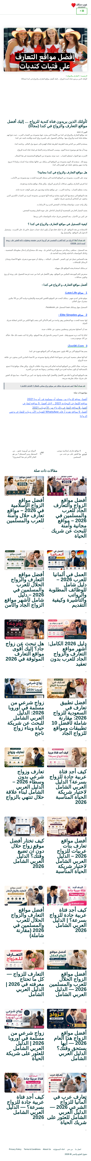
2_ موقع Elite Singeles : (72, 314)
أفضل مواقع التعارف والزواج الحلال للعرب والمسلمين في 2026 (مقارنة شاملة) (27, 922)
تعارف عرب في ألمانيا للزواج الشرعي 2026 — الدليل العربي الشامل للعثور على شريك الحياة (67, 1109)
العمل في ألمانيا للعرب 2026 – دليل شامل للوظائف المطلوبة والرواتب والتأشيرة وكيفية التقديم (68, 590)
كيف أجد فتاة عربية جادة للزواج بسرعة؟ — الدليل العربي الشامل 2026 (25, 1107)
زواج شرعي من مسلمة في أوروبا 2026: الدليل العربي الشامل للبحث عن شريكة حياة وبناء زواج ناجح (25, 718)
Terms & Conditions (32, 1149)
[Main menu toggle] (81, 11)
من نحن (70, 1149)
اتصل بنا (78, 1149)
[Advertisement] (45, 99)
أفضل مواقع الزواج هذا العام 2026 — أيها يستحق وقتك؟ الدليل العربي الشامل (70, 1045)
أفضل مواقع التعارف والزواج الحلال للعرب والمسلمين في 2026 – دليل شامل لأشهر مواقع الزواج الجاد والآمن (24, 590)
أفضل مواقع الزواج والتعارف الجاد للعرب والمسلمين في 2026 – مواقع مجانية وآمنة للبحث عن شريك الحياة (69, 518)
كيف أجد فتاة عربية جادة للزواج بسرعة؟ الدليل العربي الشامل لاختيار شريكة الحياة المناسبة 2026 (68, 787)
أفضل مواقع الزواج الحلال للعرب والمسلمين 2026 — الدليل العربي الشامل (68, 984)
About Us (47, 1149)
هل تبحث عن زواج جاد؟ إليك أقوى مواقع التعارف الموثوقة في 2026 (25, 651)
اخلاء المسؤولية (59, 1149)
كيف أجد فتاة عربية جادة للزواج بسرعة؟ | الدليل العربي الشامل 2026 (68, 920)
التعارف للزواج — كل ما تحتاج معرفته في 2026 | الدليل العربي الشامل (25, 984)
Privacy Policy (15, 1149)
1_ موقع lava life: (76, 292)
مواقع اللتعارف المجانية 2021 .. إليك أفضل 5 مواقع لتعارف (55, 403)
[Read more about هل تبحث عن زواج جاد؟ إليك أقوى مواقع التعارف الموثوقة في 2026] (24, 629)
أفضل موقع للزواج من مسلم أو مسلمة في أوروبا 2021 (57, 399)
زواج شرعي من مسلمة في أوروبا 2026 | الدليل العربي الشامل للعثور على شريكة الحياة (25, 1045)
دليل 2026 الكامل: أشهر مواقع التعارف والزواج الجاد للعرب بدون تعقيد (67, 654)
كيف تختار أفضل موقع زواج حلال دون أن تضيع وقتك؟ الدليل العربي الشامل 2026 (27, 853)
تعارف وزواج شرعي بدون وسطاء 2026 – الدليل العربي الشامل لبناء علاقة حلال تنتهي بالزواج (25, 784)
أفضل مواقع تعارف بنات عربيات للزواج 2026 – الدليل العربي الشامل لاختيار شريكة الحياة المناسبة (71, 856)
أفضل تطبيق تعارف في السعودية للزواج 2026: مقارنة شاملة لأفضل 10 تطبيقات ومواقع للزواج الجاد (69, 718)
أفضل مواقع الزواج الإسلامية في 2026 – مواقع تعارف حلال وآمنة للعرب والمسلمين (25, 510)
